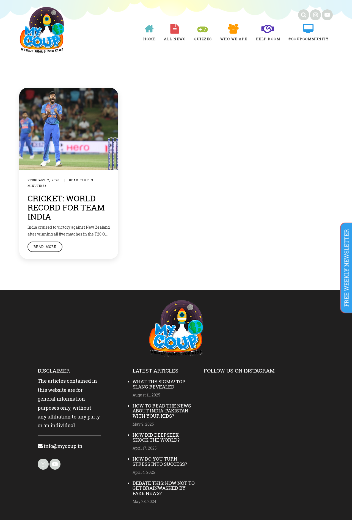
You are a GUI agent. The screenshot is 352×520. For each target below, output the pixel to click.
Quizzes (203, 39)
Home (149, 39)
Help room (268, 39)
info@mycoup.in (62, 446)
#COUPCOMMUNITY (308, 39)
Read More (45, 246)
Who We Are (234, 39)
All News (175, 39)
